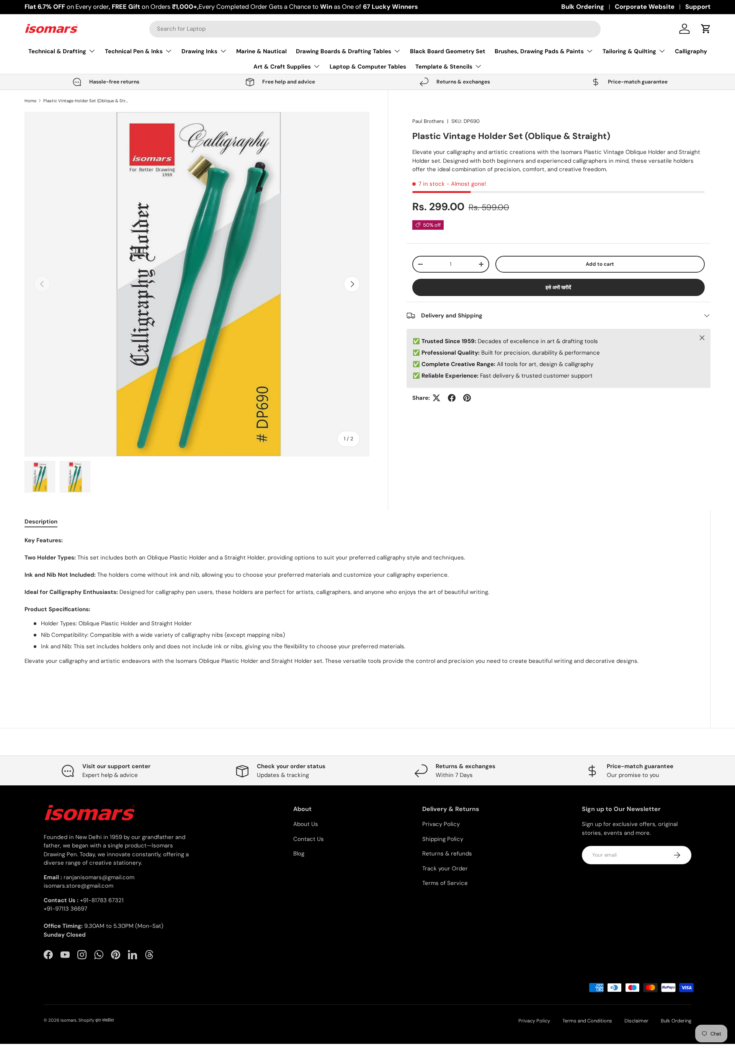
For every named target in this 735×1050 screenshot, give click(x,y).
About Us (305, 824)
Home (30, 101)
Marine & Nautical (261, 51)
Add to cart (600, 264)
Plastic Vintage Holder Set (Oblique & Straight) (86, 101)
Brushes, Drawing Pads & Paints (539, 51)
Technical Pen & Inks (134, 51)
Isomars (68, 1020)
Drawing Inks (199, 51)
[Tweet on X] (436, 398)
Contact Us (308, 839)
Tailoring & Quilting (629, 51)
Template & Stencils (443, 66)
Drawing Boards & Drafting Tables (343, 51)
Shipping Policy (442, 839)
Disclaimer (636, 1020)
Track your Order (445, 868)
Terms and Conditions (587, 1020)
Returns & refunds (447, 853)
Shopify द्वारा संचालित (96, 1020)
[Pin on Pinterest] (467, 398)
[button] (705, 28)
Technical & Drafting (57, 51)
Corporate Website (645, 7)
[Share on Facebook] (451, 398)
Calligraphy (691, 51)
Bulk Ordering (582, 7)
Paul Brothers (428, 121)
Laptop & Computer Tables (368, 66)
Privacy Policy (441, 824)
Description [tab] (40, 521)
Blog (298, 853)
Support (697, 7)
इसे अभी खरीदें (558, 287)
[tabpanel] (358, 615)
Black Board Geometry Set (447, 51)
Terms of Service (445, 883)
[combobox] (375, 28)
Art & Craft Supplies (282, 66)
